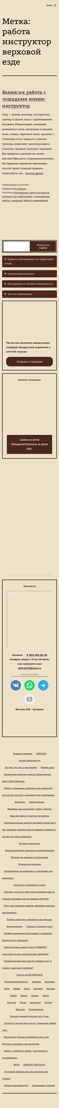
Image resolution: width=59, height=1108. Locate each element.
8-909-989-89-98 (37, 655)
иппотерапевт (20, 192)
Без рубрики (19, 188)
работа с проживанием (36, 200)
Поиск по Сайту (43, 246)
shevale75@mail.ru (29, 668)
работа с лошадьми (12, 200)
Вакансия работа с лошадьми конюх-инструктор (24, 99)
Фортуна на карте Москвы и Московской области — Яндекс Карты (29, 575)
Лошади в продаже (30, 361)
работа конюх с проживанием (34, 196)
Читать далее (34, 173)
